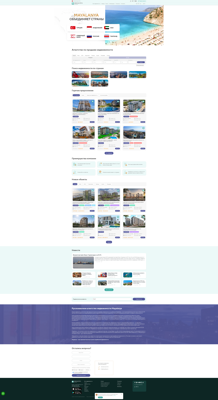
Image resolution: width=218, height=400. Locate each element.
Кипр (78, 55)
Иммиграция (111, 3)
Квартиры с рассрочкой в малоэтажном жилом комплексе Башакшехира (133, 203)
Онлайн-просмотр (104, 385)
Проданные (86, 391)
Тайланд (85, 387)
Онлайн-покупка (104, 386)
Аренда (103, 3)
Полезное (118, 3)
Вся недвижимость (96, 3)
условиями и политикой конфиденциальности (81, 372)
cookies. (114, 395)
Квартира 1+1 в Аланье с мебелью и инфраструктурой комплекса (80, 114)
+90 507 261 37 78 (77, 1)
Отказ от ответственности (91, 396)
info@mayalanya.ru (104, 369)
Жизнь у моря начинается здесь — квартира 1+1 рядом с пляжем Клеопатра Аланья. (83, 141)
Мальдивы (103, 55)
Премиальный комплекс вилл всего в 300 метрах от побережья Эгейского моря (108, 229)
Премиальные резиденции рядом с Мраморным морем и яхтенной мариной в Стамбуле (83, 203)
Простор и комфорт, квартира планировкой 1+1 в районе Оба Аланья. (108, 114)
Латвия (108, 55)
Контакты (123, 3)
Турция (74, 55)
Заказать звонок (143, 1)
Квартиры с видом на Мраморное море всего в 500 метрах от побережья (83, 229)
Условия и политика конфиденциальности (78, 396)
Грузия (97, 55)
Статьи (118, 384)
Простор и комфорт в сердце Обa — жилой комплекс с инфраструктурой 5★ (107, 141)
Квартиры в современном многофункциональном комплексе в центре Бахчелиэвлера (108, 203)
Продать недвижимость (105, 382)
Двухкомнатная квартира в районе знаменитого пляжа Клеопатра (133, 141)
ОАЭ (82, 55)
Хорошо (100, 397)
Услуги (106, 3)
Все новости (109, 289)
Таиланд (93, 55)
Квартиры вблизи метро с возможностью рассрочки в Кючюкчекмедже (132, 229)
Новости (119, 383)
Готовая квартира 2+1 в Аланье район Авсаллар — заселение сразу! (134, 114)
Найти (141, 62)
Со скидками (109, 153)
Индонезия (87, 55)
